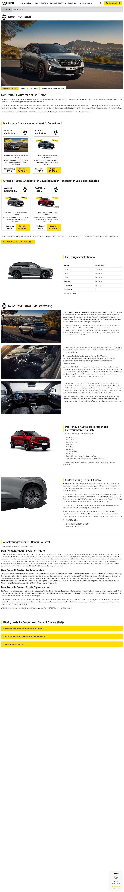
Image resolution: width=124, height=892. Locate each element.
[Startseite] (8, 3)
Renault (15, 9)
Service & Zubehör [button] (57, 3)
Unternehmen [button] (85, 3)
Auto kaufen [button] (26, 3)
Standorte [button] (72, 3)
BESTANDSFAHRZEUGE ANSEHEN (18, 242)
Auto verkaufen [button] (40, 3)
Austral (22, 9)
